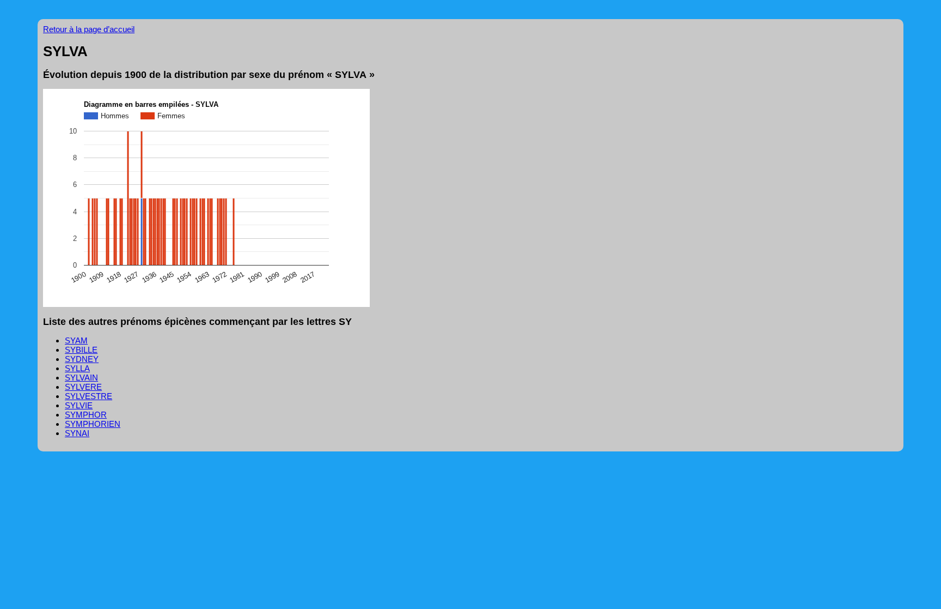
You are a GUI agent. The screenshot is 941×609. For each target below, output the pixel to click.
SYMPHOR (86, 414)
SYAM (76, 340)
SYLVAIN (81, 377)
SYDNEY (82, 359)
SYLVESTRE (88, 396)
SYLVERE (83, 386)
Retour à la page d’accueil (89, 29)
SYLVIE (79, 405)
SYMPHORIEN (92, 424)
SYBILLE (81, 349)
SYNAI (77, 433)
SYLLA (77, 368)
